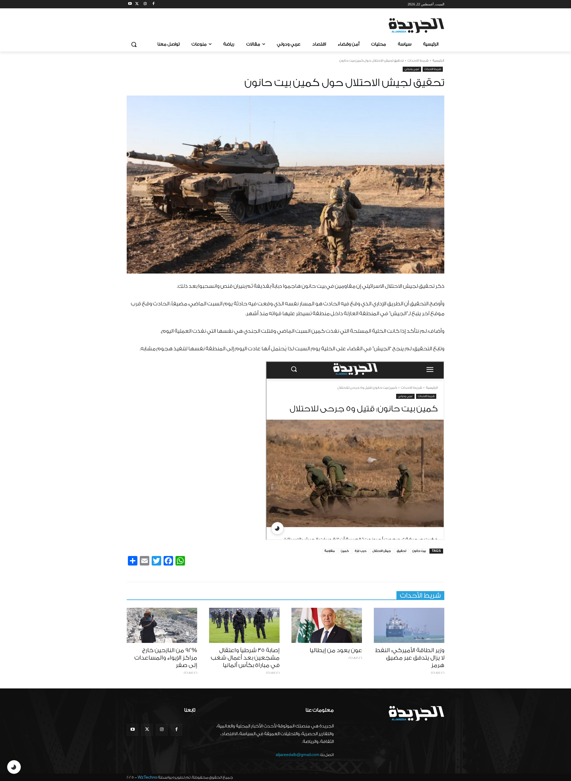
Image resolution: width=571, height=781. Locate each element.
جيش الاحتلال (381, 551)
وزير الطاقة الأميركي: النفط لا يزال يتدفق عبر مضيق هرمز (409, 657)
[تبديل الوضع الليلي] (14, 767)
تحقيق (401, 551)
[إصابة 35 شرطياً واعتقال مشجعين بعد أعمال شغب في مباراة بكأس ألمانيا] (244, 625)
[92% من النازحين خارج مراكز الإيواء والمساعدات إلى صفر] (162, 625)
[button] (134, 44)
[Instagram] (145, 4)
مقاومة (329, 551)
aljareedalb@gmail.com (297, 754)
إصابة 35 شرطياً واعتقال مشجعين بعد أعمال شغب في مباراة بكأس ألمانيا (245, 657)
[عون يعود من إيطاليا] (326, 625)
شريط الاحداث (418, 61)
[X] (137, 4)
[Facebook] (153, 4)
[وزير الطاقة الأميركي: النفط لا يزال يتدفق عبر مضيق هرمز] (409, 625)
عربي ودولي (411, 69)
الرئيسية (438, 61)
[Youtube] (130, 4)
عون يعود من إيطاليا (336, 650)
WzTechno (147, 777)
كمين (345, 551)
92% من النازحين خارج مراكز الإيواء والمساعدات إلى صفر (165, 657)
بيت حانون (419, 551)
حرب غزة (360, 551)
